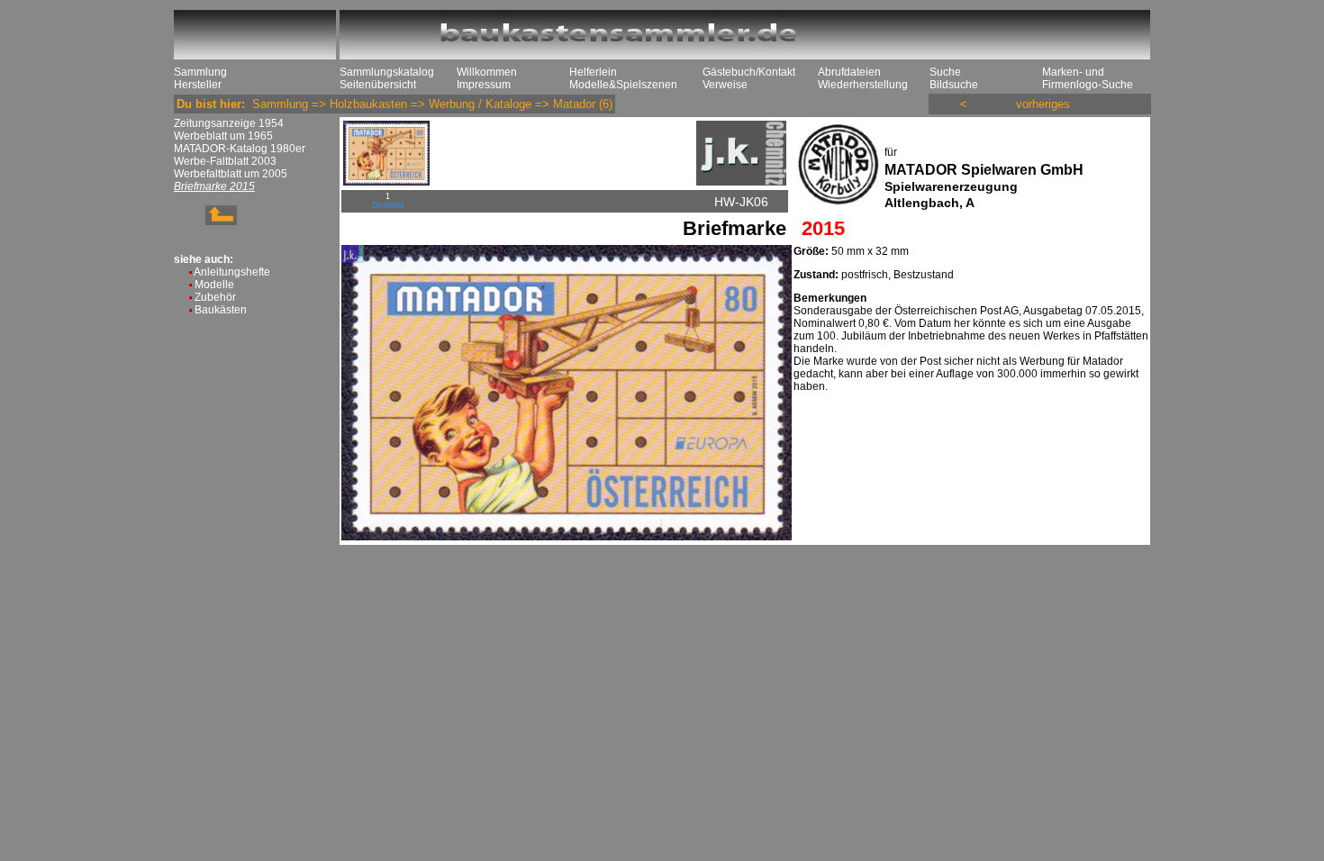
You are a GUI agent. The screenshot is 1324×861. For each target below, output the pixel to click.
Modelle (214, 284)
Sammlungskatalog (387, 72)
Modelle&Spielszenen (623, 84)
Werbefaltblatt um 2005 (230, 174)
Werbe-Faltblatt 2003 (225, 161)
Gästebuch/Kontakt (749, 72)
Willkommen (487, 72)
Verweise (725, 84)
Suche (945, 72)
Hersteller (198, 84)
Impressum (484, 84)
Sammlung (200, 72)
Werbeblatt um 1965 (223, 136)
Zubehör (215, 297)
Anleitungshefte (232, 272)
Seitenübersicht (378, 84)
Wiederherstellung (863, 84)
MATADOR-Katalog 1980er (239, 148)
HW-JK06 (741, 202)
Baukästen (221, 310)
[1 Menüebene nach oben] (205, 221)
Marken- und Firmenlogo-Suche (1087, 78)
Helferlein (593, 72)
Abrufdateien (849, 72)
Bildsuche (954, 84)
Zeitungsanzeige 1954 (229, 123)
